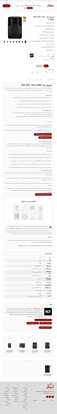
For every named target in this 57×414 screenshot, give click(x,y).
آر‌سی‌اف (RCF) (37, 309)
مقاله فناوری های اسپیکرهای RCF (43, 194)
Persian (4, 0)
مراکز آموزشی (5, 393)
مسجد (16, 399)
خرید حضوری (39, 66)
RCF (48, 54)
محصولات (35, 400)
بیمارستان (6, 391)
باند (41, 56)
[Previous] (6, 337)
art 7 (46, 56)
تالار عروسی (6, 395)
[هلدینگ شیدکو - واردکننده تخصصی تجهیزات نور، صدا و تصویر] (50, 5)
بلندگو (39, 56)
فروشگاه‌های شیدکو (38, 245)
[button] (11, 6)
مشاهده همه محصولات (45, 327)
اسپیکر (43, 56)
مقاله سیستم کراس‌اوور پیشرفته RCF (43, 134)
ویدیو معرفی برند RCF (32, 323)
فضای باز (15, 401)
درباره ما (52, 400)
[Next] (5, 337)
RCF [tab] (28, 80)
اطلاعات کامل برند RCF (45, 323)
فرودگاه (6, 405)
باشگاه (16, 389)
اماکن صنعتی (14, 387)
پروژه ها (44, 400)
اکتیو (40, 260)
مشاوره (46, 66)
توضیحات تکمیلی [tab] (38, 80)
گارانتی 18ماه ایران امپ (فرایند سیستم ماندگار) (43, 320)
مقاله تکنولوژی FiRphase (45, 137)
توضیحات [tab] (49, 80)
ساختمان (24, 405)
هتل (25, 399)
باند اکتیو (44, 60)
